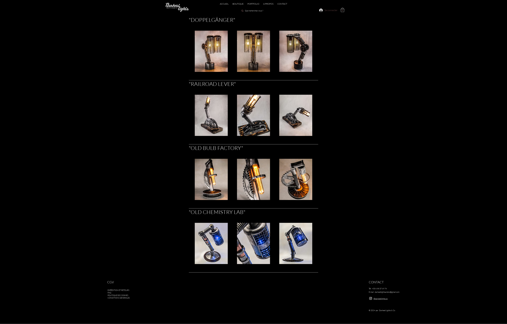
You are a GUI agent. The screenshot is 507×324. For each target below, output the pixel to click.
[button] (342, 10)
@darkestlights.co (381, 298)
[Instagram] (370, 298)
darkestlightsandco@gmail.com (387, 292)
